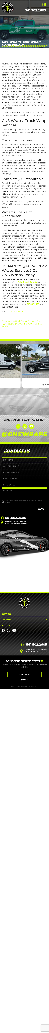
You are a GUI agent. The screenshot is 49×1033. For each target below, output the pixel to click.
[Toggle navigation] (44, 4)
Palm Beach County (27, 282)
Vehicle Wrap (17, 311)
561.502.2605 (35, 10)
